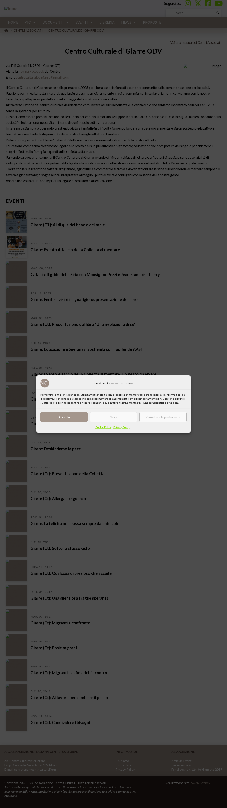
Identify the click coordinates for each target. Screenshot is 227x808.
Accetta (64, 417)
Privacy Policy (122, 427)
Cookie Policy (103, 427)
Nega (113, 417)
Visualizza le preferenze (162, 417)
